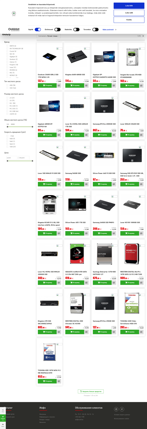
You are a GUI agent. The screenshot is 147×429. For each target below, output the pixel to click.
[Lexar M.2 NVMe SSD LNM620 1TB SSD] (77, 106)
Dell (12, 54)
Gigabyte (13, 57)
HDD (12, 85)
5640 (12, 144)
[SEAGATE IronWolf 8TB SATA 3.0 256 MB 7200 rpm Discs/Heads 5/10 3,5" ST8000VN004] (77, 253)
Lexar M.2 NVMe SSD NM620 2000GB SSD (49, 273)
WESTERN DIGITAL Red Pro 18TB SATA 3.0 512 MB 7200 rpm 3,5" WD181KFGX (131, 274)
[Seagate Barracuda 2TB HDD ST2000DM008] (132, 56)
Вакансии (42, 422)
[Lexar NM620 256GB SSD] (132, 106)
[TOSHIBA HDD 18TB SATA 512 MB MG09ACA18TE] (49, 352)
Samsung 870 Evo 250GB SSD (104, 321)
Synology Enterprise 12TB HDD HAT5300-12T (104, 273)
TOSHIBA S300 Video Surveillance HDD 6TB (128, 322)
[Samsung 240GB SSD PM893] (104, 204)
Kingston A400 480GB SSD (75, 74)
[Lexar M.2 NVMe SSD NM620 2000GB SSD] (49, 253)
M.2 (12, 103)
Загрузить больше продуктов (91, 391)
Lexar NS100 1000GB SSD (130, 222)
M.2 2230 (14, 106)
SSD (13, 88)
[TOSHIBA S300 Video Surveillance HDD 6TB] (132, 303)
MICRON (13, 70)
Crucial (13, 51)
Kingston (14, 65)
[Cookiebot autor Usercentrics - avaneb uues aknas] (14, 29)
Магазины (42, 414)
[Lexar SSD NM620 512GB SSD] (49, 155)
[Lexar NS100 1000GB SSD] (132, 204)
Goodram (13, 59)
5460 (12, 141)
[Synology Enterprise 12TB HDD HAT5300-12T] (104, 253)
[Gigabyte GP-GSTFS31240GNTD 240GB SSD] (104, 56)
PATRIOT (13, 75)
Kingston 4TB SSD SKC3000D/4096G (45, 322)
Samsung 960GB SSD (73, 173)
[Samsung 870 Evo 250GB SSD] (104, 303)
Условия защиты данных (122, 415)
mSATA (13, 114)
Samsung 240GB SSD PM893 (103, 222)
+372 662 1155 (79, 417)
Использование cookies (121, 419)
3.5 (12, 101)
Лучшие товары (52, 36)
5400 (12, 139)
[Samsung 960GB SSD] (77, 155)
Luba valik (129, 13)
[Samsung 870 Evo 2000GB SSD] (104, 106)
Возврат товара (44, 420)
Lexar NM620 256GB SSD (129, 124)
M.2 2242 (14, 109)
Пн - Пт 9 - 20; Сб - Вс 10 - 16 (84, 414)
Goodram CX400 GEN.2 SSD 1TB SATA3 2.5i (48, 75)
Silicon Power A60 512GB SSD (104, 173)
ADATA (13, 46)
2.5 (12, 98)
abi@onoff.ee (79, 420)
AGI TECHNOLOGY (16, 49)
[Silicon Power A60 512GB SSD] (104, 155)
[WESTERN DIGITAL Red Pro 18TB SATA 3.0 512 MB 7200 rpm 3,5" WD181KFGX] (132, 253)
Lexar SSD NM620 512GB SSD (49, 173)
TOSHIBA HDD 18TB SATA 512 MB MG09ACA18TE (49, 371)
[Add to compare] (59, 85)
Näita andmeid (108, 29)
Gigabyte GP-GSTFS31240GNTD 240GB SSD (104, 75)
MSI (12, 73)
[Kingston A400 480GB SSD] (77, 56)
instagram (116, 409)
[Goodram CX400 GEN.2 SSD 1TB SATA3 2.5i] (49, 56)
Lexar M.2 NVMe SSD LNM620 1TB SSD (76, 125)
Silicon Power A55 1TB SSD (75, 222)
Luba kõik (129, 6)
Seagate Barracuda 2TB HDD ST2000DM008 (130, 76)
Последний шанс (9, 417)
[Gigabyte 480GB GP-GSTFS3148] (49, 106)
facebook (122, 409)
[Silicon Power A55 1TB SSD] (77, 204)
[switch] (57, 29)
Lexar (13, 67)
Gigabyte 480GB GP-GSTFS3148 (45, 125)
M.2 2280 (14, 111)
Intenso (13, 62)
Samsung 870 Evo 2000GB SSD (104, 124)
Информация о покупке (47, 417)
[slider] (7, 127)
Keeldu (129, 20)
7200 (13, 147)
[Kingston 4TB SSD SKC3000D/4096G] (49, 303)
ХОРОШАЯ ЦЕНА (9, 414)
